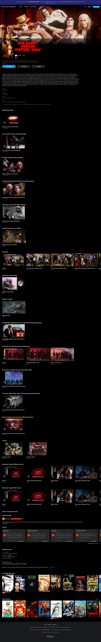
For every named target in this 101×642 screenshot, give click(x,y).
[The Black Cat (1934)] (68, 583)
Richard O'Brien (11, 98)
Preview (24, 66)
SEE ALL (97, 599)
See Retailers (9, 66)
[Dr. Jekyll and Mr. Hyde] (20, 583)
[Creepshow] (80, 583)
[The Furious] (92, 609)
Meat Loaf (23, 102)
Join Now (53, 3)
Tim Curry (4, 102)
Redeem (26, 6)
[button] (14, 118)
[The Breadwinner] (80, 609)
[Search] (85, 7)
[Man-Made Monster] (92, 583)
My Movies (33, 6)
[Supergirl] (44, 609)
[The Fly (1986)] (32, 583)
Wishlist (39, 66)
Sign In (89, 6)
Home (20, 6)
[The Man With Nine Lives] (56, 583)
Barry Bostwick (17, 102)
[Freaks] (44, 583)
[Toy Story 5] (7, 609)
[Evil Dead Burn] (32, 609)
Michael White (5, 94)
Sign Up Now (96, 6)
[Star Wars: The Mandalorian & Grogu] (68, 609)
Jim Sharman (4, 90)
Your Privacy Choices (55, 629)
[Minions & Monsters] (20, 609)
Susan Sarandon (10, 102)
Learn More (52, 567)
